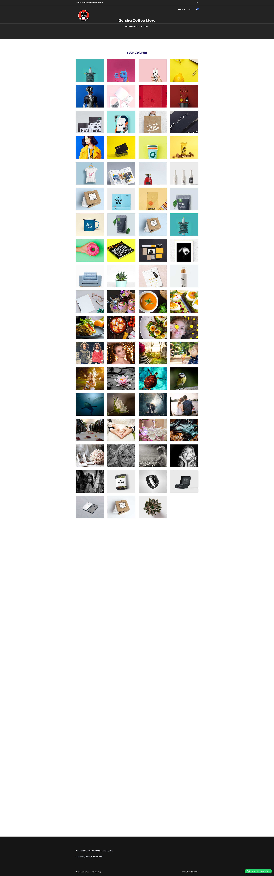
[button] (258, 871)
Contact (181, 9)
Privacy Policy (96, 872)
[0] (196, 10)
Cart (190, 9)
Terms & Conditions (82, 872)
